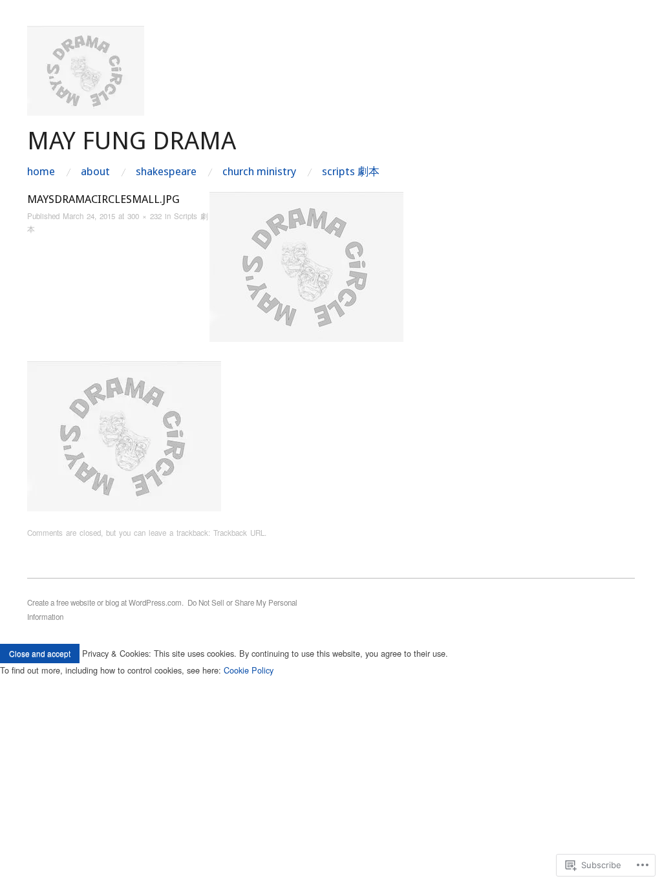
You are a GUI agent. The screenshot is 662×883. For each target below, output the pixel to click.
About (95, 171)
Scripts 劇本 (350, 171)
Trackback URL (238, 532)
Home (41, 171)
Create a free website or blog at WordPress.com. (105, 602)
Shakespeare (166, 171)
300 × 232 (144, 216)
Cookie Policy (248, 670)
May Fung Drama (131, 140)
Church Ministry (259, 171)
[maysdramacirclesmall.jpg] (306, 266)
